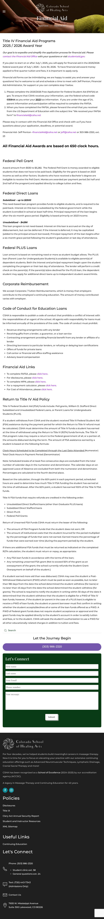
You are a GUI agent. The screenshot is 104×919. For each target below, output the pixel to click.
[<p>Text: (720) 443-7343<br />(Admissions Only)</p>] (5, 884)
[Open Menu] (4, 8)
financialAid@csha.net (45, 132)
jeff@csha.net (68, 132)
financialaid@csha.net (29, 115)
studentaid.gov (76, 56)
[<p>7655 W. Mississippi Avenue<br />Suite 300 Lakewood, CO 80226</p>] (5, 905)
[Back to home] (52, 8)
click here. (46, 389)
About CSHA (43, 26)
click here (42, 374)
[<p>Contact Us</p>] (5, 894)
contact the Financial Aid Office (20, 56)
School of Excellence (49, 772)
